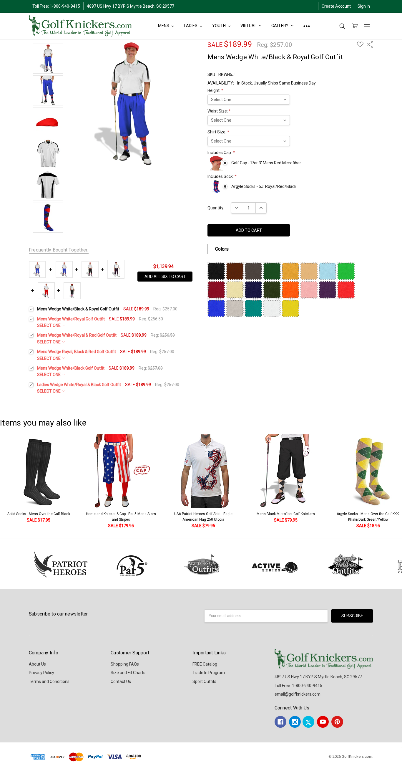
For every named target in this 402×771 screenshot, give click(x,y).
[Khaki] (309, 271)
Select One (49, 325)
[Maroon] (216, 289)
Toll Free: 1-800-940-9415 (56, 6)
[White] (272, 308)
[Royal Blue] (216, 308)
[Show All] (306, 26)
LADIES (191, 25)
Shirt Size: (218, 132)
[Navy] (253, 289)
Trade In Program (208, 672)
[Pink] (309, 289)
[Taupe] (235, 308)
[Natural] (235, 289)
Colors (222, 249)
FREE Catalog (204, 664)
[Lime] (346, 271)
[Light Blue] (327, 271)
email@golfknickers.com (297, 694)
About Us (37, 664)
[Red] (346, 289)
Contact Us (121, 681)
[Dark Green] (272, 271)
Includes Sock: (222, 176)
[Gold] (290, 271)
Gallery (280, 25)
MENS (164, 25)
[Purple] (327, 289)
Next (396, 482)
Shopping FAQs (125, 664)
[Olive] (272, 289)
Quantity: (215, 208)
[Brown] (235, 271)
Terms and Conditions (49, 681)
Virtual (248, 25)
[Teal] (253, 308)
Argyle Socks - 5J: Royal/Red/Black (263, 186)
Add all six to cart (165, 276)
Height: (215, 90)
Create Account (336, 6)
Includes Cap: (221, 152)
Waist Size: (219, 111)
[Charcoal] (253, 271)
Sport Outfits (204, 681)
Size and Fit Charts (128, 672)
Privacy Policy (41, 672)
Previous (10, 482)
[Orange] (290, 289)
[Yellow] (290, 308)
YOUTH (219, 25)
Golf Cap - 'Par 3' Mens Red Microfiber (266, 163)
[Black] (216, 271)
